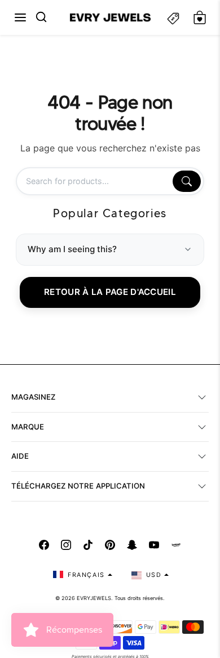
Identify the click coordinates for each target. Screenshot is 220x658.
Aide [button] (20, 455)
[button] (20, 17)
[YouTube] (154, 544)
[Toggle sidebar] (173, 18)
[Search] (187, 181)
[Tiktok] (88, 544)
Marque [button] (27, 426)
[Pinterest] (110, 544)
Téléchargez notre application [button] (78, 485)
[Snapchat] (132, 544)
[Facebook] (44, 544)
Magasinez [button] (33, 396)
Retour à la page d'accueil (110, 292)
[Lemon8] (176, 544)
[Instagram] (66, 544)
